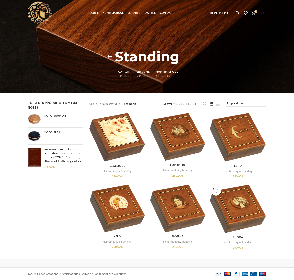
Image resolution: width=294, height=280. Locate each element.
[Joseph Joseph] (181, 263)
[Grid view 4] (218, 103)
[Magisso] (79, 263)
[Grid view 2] (205, 103)
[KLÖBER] (147, 263)
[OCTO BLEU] (34, 136)
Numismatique (111, 103)
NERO (117, 236)
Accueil (94, 103)
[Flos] (249, 263)
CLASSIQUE (117, 166)
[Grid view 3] (211, 103)
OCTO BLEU (52, 132)
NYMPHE (177, 236)
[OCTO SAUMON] (34, 119)
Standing (126, 171)
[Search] (238, 13)
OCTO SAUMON (55, 116)
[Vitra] (45, 263)
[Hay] (215, 263)
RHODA (238, 237)
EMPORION (177, 165)
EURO (238, 166)
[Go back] (110, 57)
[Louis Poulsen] (113, 263)
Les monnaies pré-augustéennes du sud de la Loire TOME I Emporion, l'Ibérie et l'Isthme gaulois (62, 155)
